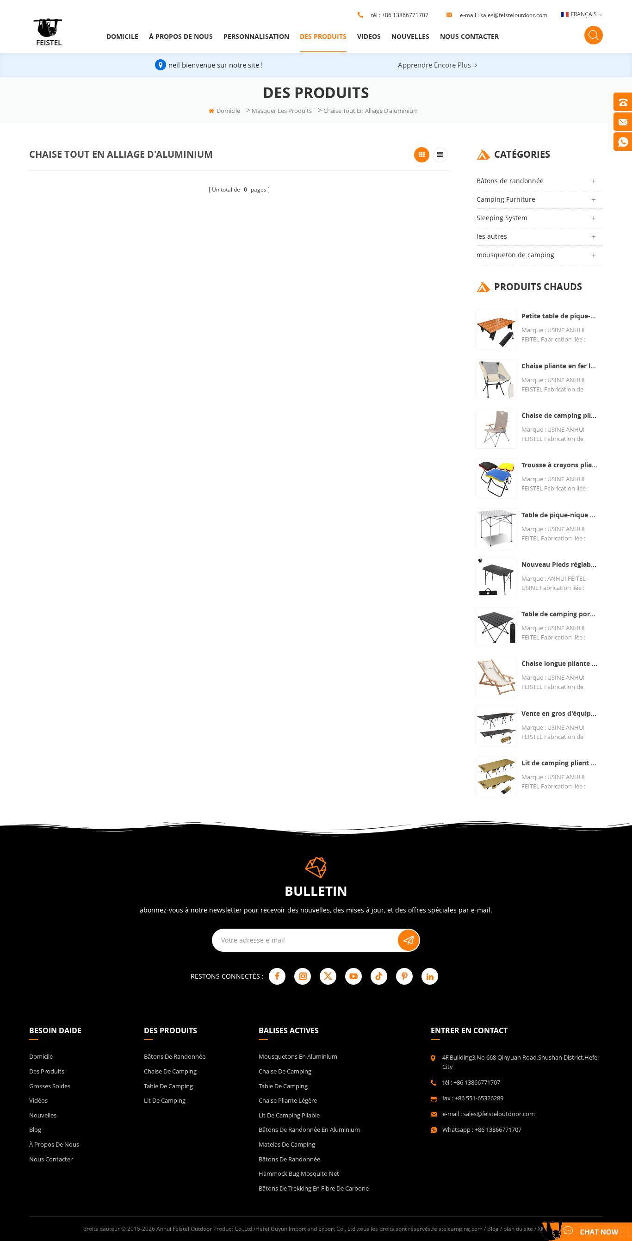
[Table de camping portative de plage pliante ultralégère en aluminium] (496, 627)
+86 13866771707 (405, 15)
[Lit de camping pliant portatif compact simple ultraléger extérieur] (496, 776)
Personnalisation (256, 36)
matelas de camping (287, 1144)
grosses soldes (49, 1086)
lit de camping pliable (289, 1115)
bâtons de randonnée (289, 1159)
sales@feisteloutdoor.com (513, 15)
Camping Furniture (506, 199)
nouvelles (410, 36)
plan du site (518, 1229)
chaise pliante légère (288, 1100)
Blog (35, 1129)
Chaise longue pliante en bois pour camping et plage (559, 663)
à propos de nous (181, 36)
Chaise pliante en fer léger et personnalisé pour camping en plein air (559, 365)
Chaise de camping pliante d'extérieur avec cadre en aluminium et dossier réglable (559, 415)
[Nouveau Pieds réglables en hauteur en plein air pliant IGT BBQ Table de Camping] (496, 577)
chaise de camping (170, 1071)
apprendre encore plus (434, 64)
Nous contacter (469, 36)
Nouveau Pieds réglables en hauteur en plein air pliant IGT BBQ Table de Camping (559, 564)
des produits (323, 36)
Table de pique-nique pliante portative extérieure (559, 514)
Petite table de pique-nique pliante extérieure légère (559, 315)
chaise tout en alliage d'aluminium (371, 110)
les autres (492, 236)
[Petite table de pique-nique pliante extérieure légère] (496, 329)
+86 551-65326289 (479, 1098)
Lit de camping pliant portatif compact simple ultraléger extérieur (559, 762)
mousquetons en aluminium (298, 1056)
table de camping (168, 1086)
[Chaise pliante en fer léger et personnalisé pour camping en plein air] (496, 379)
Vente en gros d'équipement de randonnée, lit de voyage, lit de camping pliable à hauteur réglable (559, 713)
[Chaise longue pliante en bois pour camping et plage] (496, 676)
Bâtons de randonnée (510, 180)
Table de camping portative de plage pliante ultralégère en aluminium (559, 613)
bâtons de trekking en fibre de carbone (314, 1188)
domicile (122, 36)
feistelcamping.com (457, 1229)
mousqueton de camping (515, 254)
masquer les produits (282, 110)
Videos (369, 36)
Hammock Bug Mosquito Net (299, 1173)
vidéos (38, 1100)
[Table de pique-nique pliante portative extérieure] (496, 528)
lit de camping (165, 1100)
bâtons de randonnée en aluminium (309, 1129)
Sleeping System (502, 217)
